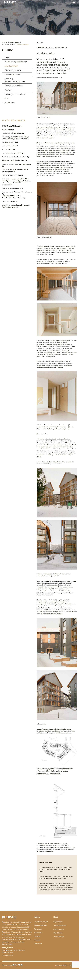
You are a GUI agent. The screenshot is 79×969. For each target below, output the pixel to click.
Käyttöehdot (57, 922)
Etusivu (4, 42)
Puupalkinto (10, 103)
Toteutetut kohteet (41, 922)
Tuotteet (37, 936)
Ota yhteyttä (57, 933)
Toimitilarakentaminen (14, 85)
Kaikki (7, 57)
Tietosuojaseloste (59, 925)
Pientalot (8, 90)
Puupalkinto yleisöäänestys (16, 62)
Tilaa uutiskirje (58, 937)
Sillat (6, 98)
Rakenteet (38, 929)
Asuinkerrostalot (8, 44)
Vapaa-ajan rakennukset (15, 94)
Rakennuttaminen (40, 925)
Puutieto (37, 940)
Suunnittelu (38, 933)
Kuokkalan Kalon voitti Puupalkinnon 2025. (49, 78)
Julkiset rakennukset (13, 74)
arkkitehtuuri (14, 42)
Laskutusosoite (58, 929)
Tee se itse (38, 943)
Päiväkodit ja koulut (13, 70)
